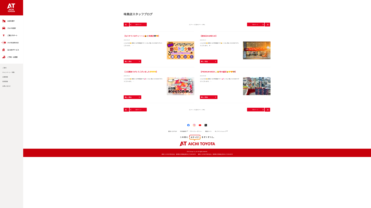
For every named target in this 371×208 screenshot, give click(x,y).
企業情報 (5, 77)
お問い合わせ (6, 86)
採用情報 (5, 81)
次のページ (255, 24)
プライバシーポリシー (196, 131)
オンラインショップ (220, 131)
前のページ (138, 24)
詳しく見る (128, 61)
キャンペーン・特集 (8, 72)
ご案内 (4, 68)
